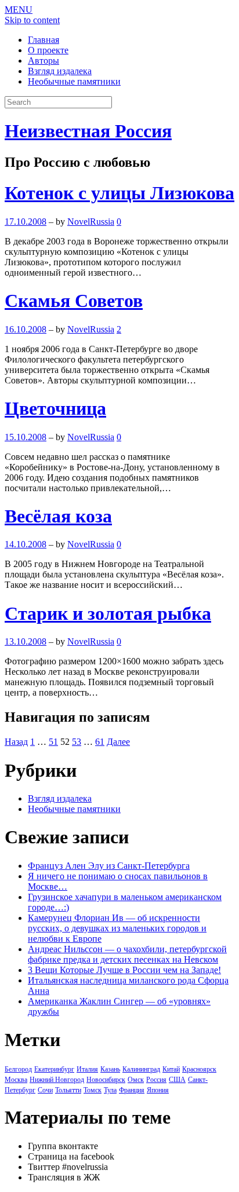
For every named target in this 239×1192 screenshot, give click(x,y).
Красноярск (199, 1069)
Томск (93, 1090)
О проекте (48, 50)
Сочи (45, 1090)
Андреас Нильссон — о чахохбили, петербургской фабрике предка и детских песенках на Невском (127, 954)
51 (53, 742)
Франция (131, 1090)
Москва (16, 1080)
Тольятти (68, 1090)
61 (99, 742)
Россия (156, 1080)
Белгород (18, 1069)
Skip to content (32, 20)
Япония (158, 1090)
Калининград (141, 1069)
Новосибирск (105, 1080)
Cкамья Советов (74, 300)
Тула (110, 1090)
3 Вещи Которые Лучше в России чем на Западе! (124, 970)
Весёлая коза (58, 516)
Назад (16, 742)
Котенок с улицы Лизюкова (119, 192)
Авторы (43, 60)
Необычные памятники (74, 81)
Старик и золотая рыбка (108, 613)
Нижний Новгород (57, 1080)
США (177, 1080)
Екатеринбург (54, 1069)
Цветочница (55, 408)
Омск (136, 1080)
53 (76, 742)
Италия (87, 1069)
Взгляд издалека (60, 71)
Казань (110, 1069)
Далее (118, 742)
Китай (171, 1069)
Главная (43, 40)
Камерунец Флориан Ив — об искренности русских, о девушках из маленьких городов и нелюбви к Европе (117, 928)
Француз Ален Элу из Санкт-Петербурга (109, 866)
